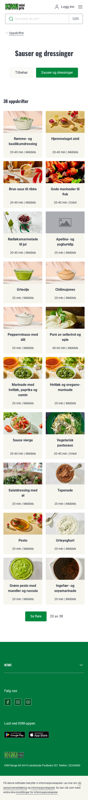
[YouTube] (28, 702)
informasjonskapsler (43, 787)
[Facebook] (7, 702)
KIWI (8, 665)
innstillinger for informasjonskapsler (37, 792)
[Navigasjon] (80, 6)
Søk (75, 19)
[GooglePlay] (14, 734)
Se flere (35, 616)
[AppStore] (38, 734)
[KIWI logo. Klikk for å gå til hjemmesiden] (15, 6)
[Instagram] (18, 702)
